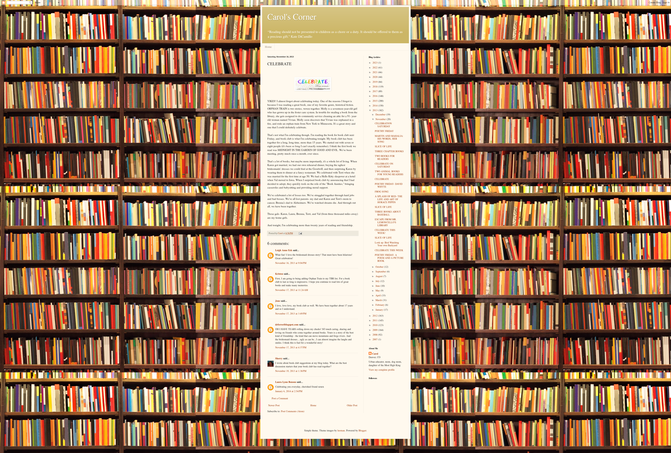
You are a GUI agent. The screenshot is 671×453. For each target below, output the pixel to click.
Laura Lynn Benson (285, 382)
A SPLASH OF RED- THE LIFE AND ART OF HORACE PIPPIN (388, 199)
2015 (375, 100)
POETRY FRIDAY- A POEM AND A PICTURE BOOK (389, 257)
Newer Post (274, 405)
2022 (375, 67)
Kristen (279, 274)
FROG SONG (381, 191)
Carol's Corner (291, 16)
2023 (375, 62)
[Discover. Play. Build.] (312, 89)
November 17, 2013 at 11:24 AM (291, 290)
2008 (375, 334)
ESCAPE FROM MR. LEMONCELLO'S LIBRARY (385, 222)
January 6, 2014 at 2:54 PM (288, 391)
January (380, 309)
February (380, 304)
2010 (375, 325)
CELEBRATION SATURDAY (383, 125)
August (379, 276)
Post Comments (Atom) (292, 411)
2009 (375, 330)
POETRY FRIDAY (384, 131)
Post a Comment (280, 398)
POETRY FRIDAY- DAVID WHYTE (388, 185)
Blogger (362, 430)
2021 (375, 72)
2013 (375, 110)
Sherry (278, 358)
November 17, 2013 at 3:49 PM (290, 313)
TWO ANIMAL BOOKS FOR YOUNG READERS (389, 173)
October (380, 266)
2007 (375, 339)
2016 (375, 96)
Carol (375, 353)
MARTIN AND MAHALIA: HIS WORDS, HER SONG (389, 138)
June (378, 285)
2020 (375, 77)
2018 (375, 86)
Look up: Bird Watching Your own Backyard (387, 244)
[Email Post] (300, 233)
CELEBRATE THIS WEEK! (385, 231)
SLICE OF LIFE (383, 146)
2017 (375, 91)
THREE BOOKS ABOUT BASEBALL (388, 213)
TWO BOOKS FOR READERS (385, 157)
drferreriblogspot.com (286, 324)
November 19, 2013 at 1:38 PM (290, 371)
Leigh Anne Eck (283, 250)
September (381, 271)
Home (268, 47)
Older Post (352, 405)
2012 (375, 315)
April (378, 295)
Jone (277, 301)
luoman (341, 430)
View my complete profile (382, 369)
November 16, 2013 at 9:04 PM (290, 263)
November (381, 119)
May (378, 290)
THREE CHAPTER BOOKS (389, 151)
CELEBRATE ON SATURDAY (384, 165)
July (378, 281)
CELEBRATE (382, 179)
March (379, 300)
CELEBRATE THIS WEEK (389, 250)
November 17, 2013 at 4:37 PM (290, 347)
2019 (375, 81)
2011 (375, 320)
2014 (375, 105)
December (381, 114)
